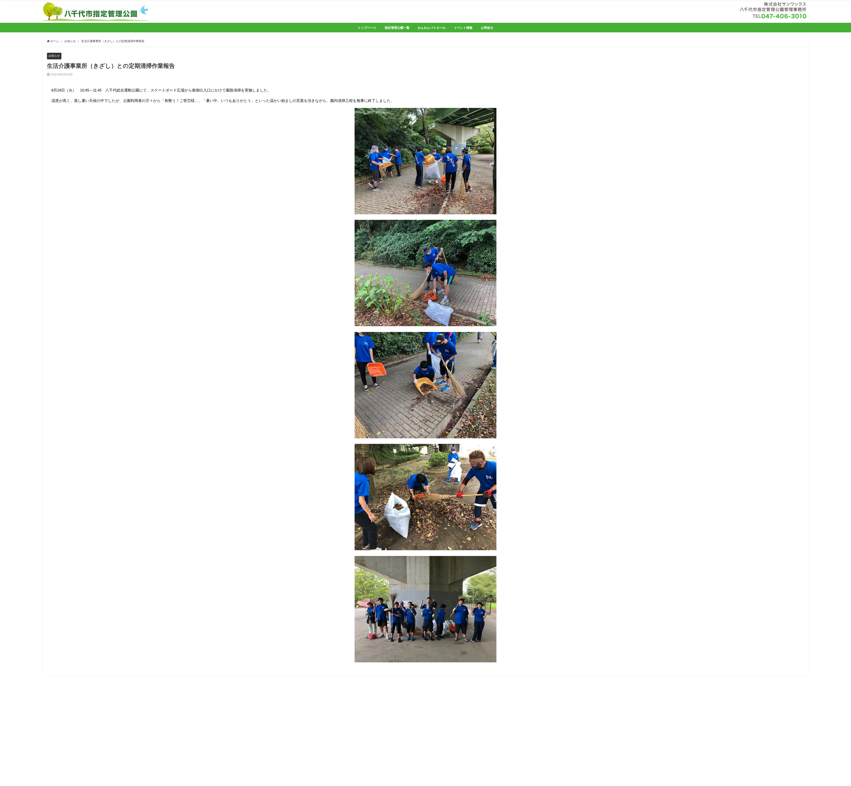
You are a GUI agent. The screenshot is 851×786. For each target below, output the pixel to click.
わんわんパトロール (432, 27)
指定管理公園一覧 (397, 27)
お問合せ (487, 27)
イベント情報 (463, 27)
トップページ (367, 27)
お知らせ (54, 55)
